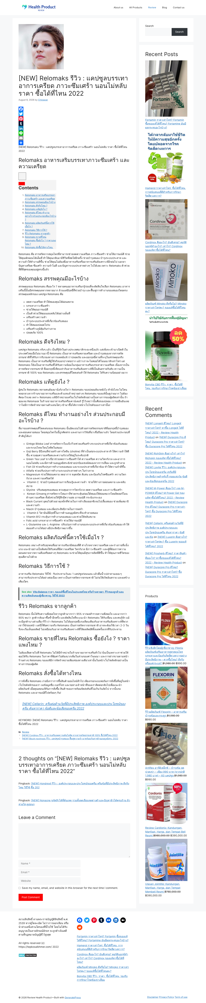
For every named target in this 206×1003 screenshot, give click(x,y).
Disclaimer (152, 997)
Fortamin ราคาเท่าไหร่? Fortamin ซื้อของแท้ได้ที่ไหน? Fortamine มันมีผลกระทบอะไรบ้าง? (165, 123)
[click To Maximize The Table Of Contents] (22, 176)
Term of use (181, 997)
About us (118, 7)
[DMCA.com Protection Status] (28, 956)
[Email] (74, 138)
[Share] (74, 142)
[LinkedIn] (74, 128)
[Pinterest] (74, 118)
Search (149, 25)
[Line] (74, 133)
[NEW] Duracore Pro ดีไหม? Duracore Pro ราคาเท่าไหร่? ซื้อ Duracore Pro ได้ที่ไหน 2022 (165, 442)
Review (152, 7)
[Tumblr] (74, 123)
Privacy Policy (166, 997)
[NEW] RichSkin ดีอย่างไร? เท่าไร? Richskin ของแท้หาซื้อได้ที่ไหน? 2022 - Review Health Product (165, 458)
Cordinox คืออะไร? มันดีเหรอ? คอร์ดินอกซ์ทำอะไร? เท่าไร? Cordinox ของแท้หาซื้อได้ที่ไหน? (166, 246)
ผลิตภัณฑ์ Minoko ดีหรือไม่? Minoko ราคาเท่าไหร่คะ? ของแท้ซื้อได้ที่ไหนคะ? (165, 307)
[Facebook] (74, 109)
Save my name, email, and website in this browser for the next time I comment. (70, 887)
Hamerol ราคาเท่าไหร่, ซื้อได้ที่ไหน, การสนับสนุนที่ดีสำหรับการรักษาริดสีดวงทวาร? (165, 192)
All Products (135, 7)
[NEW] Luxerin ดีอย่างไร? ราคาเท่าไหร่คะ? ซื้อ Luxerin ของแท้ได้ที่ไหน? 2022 (166, 541)
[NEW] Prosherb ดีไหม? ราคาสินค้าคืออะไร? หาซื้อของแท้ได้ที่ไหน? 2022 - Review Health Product (165, 558)
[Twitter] (74, 113)
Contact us (178, 7)
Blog (164, 7)
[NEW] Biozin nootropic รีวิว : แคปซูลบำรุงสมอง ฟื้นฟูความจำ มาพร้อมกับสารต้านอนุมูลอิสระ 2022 (70, 738)
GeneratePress (73, 997)
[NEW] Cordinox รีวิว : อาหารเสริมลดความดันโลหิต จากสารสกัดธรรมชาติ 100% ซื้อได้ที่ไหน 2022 (70, 735)
